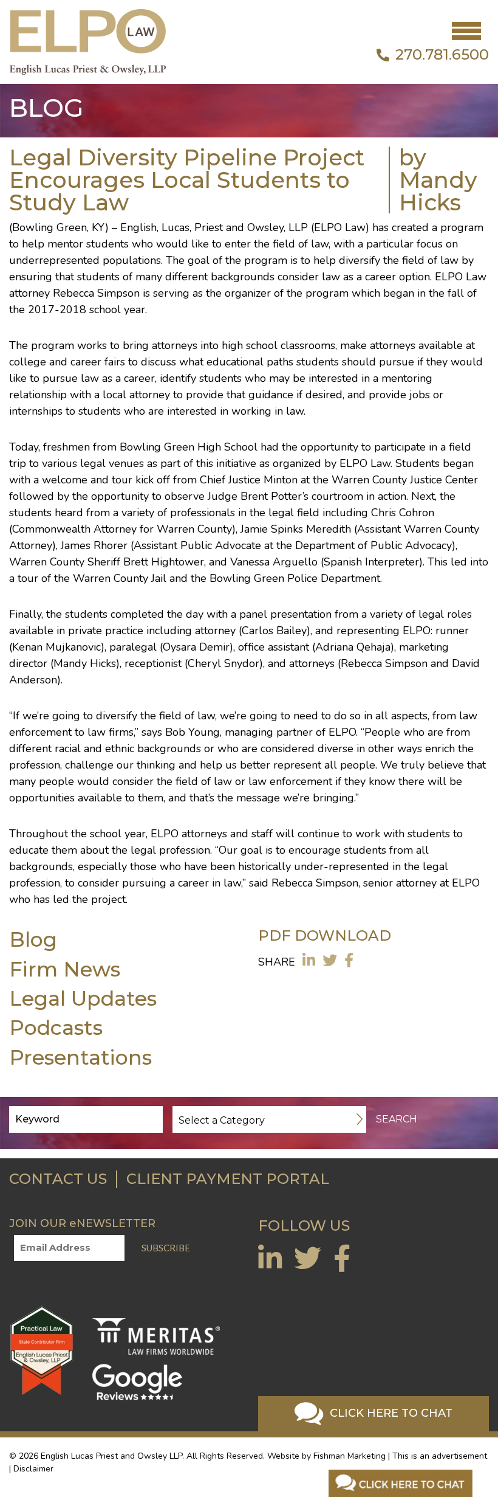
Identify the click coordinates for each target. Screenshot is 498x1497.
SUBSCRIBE (166, 1247)
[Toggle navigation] (466, 31)
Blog (33, 939)
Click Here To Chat (389, 1413)
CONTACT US (58, 1179)
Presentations (80, 1057)
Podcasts (56, 1027)
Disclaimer (33, 1469)
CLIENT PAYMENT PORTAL (227, 1179)
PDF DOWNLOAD (324, 935)
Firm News (64, 968)
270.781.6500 (442, 54)
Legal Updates (83, 998)
